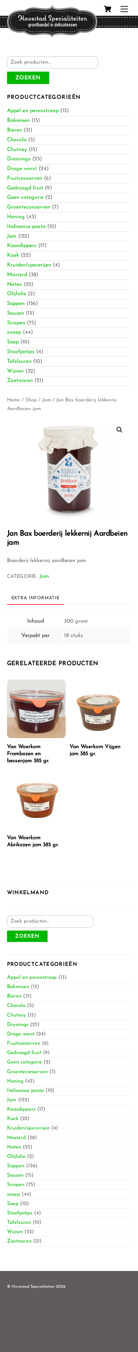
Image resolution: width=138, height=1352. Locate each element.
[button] (120, 430)
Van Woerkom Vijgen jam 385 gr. (95, 750)
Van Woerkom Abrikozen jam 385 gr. (33, 841)
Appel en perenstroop (33, 110)
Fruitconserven (24, 178)
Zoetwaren (20, 380)
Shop (31, 400)
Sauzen (15, 313)
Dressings (18, 159)
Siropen (16, 323)
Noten (14, 284)
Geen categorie (25, 197)
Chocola (16, 140)
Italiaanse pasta (26, 226)
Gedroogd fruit (25, 188)
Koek (13, 255)
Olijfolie (16, 294)
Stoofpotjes (20, 351)
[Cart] (107, 9)
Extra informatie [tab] (35, 598)
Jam (11, 236)
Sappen (16, 303)
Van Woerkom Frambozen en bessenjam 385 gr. (28, 754)
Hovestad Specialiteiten (33, 1287)
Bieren (14, 130)
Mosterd (17, 274)
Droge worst (22, 168)
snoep (14, 332)
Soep (13, 342)
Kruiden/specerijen (29, 265)
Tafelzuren (19, 361)
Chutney (17, 149)
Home (13, 400)
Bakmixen (18, 120)
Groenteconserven (28, 207)
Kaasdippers (22, 245)
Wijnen (15, 371)
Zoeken (28, 78)
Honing (16, 217)
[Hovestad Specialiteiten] (52, 35)
